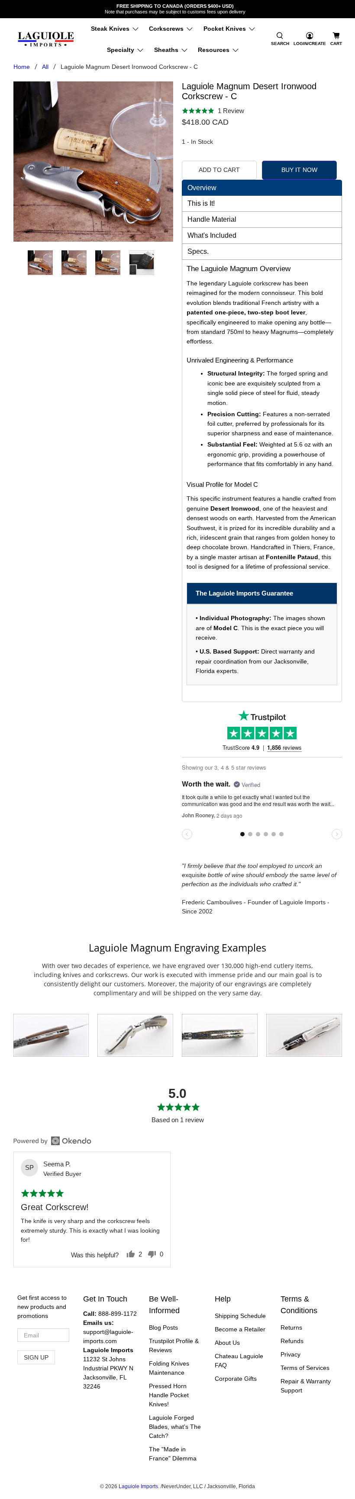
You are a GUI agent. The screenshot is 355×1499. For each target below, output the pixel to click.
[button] (280, 39)
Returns (291, 1327)
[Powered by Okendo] (52, 1141)
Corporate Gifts (236, 1378)
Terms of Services (305, 1367)
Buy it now (299, 169)
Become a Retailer (240, 1329)
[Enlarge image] (51, 1036)
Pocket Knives (224, 28)
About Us (227, 1342)
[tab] (262, 188)
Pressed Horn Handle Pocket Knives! (169, 1395)
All (45, 67)
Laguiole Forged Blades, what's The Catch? (175, 1426)
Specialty (120, 49)
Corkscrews (166, 28)
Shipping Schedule (240, 1315)
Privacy (290, 1354)
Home (21, 67)
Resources (213, 49)
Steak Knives (110, 28)
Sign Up (36, 1357)
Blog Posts (163, 1327)
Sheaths (166, 49)
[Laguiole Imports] (46, 39)
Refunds (292, 1340)
